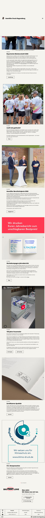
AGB (38, 514)
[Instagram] (2, 510)
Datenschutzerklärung (38, 512)
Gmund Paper (30, 62)
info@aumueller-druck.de (12, 512)
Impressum (38, 510)
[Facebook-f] (2, 512)
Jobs (25, 514)
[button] (3, 102)
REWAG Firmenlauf (11, 81)
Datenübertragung (25, 510)
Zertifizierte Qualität (12, 356)
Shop (28, 277)
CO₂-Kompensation (11, 419)
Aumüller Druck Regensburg (15, 18)
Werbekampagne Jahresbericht (17, 216)
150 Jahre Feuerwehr (12, 284)
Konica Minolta (23, 63)
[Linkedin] (2, 514)
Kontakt (25, 512)
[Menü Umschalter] (42, 18)
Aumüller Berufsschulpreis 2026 (18, 144)
